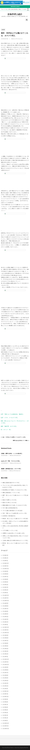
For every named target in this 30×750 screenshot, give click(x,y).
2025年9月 (5, 571)
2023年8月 (5, 638)
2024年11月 (5, 598)
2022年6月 (5, 675)
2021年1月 (5, 720)
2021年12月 (5, 691)
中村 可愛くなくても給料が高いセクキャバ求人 (14, 513)
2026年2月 (5, 558)
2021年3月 (5, 715)
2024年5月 (5, 614)
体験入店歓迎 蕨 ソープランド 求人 (11, 492)
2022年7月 (5, 672)
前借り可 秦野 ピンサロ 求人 (9, 500)
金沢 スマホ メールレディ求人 (9, 417)
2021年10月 (5, 696)
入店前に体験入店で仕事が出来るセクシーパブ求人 (15, 540)
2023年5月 (5, 646)
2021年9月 (5, 699)
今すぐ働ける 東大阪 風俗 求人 (10, 508)
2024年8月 (5, 606)
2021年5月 (5, 710)
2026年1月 (5, 560)
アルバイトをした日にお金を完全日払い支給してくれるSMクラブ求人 (15, 9)
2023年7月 (5, 640)
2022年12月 (5, 659)
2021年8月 (5, 702)
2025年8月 (5, 574)
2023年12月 (5, 627)
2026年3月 (5, 555)
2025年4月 (5, 584)
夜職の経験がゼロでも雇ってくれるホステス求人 (14, 505)
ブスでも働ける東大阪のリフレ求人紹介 (12, 510)
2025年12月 (5, 563)
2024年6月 (5, 611)
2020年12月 (5, 723)
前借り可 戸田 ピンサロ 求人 (9, 502)
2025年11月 (5, 566)
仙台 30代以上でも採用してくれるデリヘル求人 (14, 437)
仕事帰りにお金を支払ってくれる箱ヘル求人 (13, 533)
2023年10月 (5, 632)
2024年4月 (5, 616)
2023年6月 (5, 643)
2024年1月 (5, 624)
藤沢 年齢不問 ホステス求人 (9, 426)
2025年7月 (5, 576)
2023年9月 (5, 635)
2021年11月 (5, 694)
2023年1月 (5, 656)
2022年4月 (5, 680)
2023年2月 (5, 654)
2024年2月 (5, 622)
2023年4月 (5, 648)
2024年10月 (5, 600)
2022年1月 (5, 688)
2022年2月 (5, 686)
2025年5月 (5, 582)
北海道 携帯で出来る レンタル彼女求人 (11, 453)
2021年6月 (5, 707)
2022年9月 (5, 667)
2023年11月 (5, 630)
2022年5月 (5, 678)
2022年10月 (5, 664)
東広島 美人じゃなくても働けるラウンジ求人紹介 (15, 518)
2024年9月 (5, 603)
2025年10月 (5, 568)
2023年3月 (5, 651)
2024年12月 (5, 595)
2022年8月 (5, 670)
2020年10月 (5, 728)
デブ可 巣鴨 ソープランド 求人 (10, 530)
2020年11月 (5, 726)
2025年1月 (5, 592)
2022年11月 (5, 662)
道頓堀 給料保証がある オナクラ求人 (11, 468)
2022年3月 (5, 683)
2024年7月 (5, 608)
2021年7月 (5, 704)
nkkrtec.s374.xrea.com (17, 38)
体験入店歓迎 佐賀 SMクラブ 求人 (11, 482)
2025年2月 (5, 590)
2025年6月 (5, 579)
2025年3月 (5, 587)
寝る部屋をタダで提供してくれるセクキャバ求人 (14, 490)
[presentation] (28, 10)
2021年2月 (5, 718)
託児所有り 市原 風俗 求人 (9, 516)
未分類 (3, 29)
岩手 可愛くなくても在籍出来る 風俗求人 (12, 414)
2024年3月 (5, 619)
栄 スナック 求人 (6, 429)
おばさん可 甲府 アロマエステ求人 (10, 461)
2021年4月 (5, 712)
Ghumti (16, 747)
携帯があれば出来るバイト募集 (20, 440)
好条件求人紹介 (15, 14)
